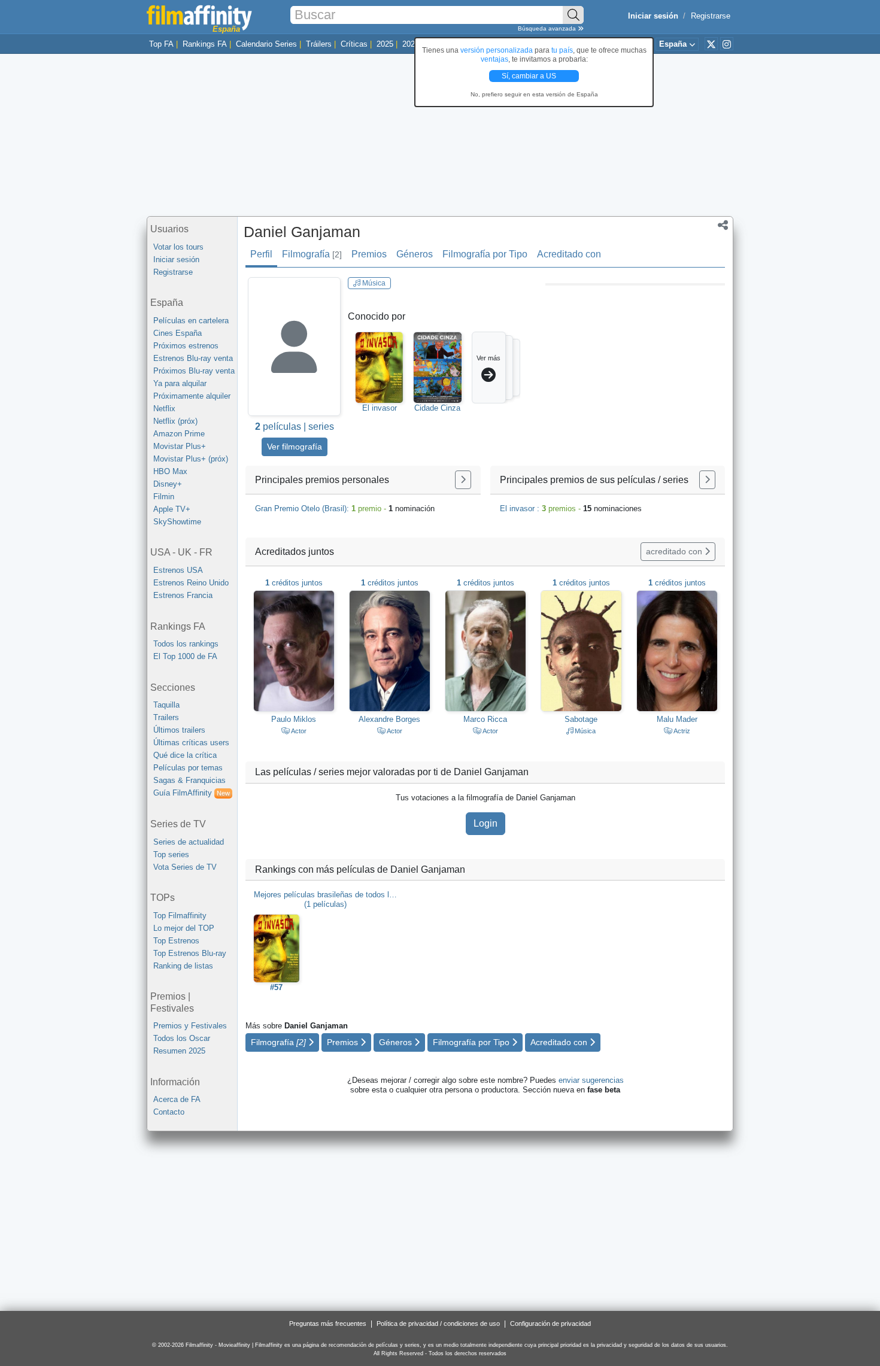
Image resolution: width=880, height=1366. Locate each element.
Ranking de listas (183, 965)
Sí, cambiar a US (530, 76)
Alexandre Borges (389, 719)
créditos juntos (294, 582)
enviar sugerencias (591, 1080)
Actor (298, 730)
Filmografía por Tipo (484, 254)
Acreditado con (569, 254)
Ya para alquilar (180, 383)
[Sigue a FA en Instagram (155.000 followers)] (726, 43)
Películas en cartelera (191, 320)
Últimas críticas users (191, 742)
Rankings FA (205, 44)
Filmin (163, 496)
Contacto (168, 1111)
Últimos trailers (179, 730)
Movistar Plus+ (179, 446)
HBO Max (170, 471)
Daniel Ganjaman (302, 231)
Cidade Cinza (437, 407)
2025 (385, 44)
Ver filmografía (294, 446)
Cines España (177, 333)
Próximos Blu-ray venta (194, 370)
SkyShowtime (177, 521)
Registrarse (710, 15)
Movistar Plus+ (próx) (190, 458)
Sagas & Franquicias (189, 780)
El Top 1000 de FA (185, 656)
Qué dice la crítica (185, 755)
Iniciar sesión (176, 259)
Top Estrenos (176, 940)
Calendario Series (266, 44)
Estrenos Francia (183, 595)
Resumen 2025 (179, 1050)
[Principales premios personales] (463, 479)
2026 (410, 44)
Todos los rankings (186, 643)
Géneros (414, 254)
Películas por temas (188, 767)
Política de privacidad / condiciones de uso (438, 1323)
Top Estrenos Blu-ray (189, 953)
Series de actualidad (188, 841)
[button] (722, 226)
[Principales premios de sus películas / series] (707, 479)
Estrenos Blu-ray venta (193, 358)
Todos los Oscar (181, 1038)
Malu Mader (677, 719)
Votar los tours (178, 246)
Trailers (166, 717)
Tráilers (319, 44)
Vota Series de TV (185, 867)
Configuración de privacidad (550, 1323)
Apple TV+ (171, 509)
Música (373, 283)
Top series (171, 854)
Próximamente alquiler (191, 395)
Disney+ (167, 483)
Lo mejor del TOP (183, 928)
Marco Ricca (485, 719)
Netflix (164, 408)
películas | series (294, 426)
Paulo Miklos (293, 719)
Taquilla (166, 704)
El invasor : (571, 508)
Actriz (681, 730)
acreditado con (675, 551)
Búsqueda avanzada (548, 28)
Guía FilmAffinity (191, 792)
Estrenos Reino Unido (191, 582)
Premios (369, 254)
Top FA (161, 44)
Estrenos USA (178, 570)
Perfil (261, 254)
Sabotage (581, 719)
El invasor (379, 407)
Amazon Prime (179, 433)
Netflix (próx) (175, 421)
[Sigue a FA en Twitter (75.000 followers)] (711, 43)
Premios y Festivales (190, 1025)
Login (485, 823)
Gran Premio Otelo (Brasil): (345, 508)
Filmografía (312, 254)
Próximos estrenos (186, 345)
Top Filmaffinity (180, 915)
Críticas (354, 44)
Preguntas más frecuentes (327, 1323)
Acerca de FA (177, 1099)
